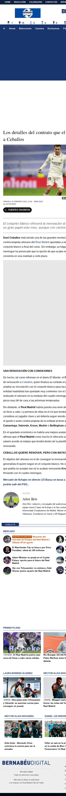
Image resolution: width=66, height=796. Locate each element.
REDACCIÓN (20, 2)
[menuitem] (4, 28)
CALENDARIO (35, 2)
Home (8, 2)
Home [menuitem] (12, 28)
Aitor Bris (11, 204)
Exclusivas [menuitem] (53, 28)
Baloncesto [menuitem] (25, 28)
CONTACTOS (51, 2)
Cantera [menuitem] (39, 28)
